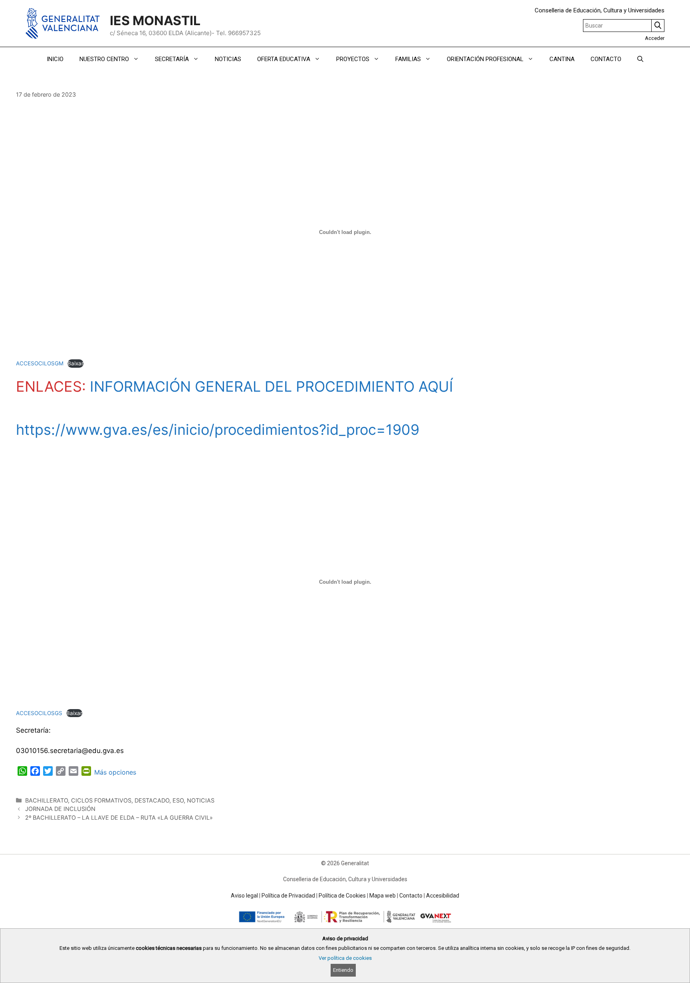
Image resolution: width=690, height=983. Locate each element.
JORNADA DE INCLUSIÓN (60, 808)
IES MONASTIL (155, 20)
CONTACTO (606, 59)
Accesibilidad (442, 895)
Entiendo (343, 970)
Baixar (75, 363)
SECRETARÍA (172, 59)
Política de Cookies (342, 895)
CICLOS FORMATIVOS (101, 800)
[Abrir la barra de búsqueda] (640, 59)
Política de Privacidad (288, 895)
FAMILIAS (408, 59)
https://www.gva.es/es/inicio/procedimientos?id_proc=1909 (217, 429)
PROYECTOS (352, 59)
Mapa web (382, 895)
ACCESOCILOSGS (39, 713)
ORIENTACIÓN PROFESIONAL (485, 59)
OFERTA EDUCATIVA (283, 59)
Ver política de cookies (345, 958)
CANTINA (562, 59)
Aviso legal (244, 895)
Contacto (410, 895)
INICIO (55, 59)
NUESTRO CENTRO (104, 59)
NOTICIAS (228, 59)
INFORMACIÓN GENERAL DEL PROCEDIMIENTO (252, 386)
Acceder (654, 38)
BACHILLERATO (46, 800)
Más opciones (115, 772)
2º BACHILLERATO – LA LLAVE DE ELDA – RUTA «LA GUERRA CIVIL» (119, 817)
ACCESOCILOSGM (39, 363)
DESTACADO (152, 800)
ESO (178, 800)
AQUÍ (435, 386)
